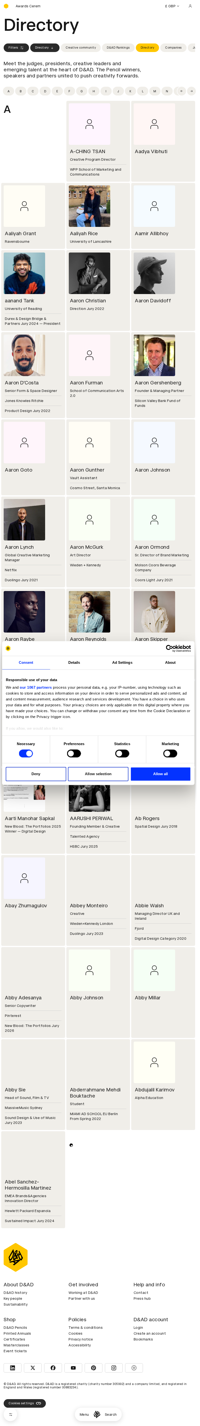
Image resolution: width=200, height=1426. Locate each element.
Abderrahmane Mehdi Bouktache (95, 1093)
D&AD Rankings (118, 47)
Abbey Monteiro (89, 905)
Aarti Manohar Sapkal (30, 818)
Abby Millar (148, 998)
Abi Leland (147, 1182)
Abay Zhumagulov (26, 905)
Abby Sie (15, 1090)
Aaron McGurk (86, 547)
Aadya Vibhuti (151, 151)
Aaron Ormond (152, 547)
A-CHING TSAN (87, 151)
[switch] (74, 754)
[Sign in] (190, 6)
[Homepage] (96, 1414)
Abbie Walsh (149, 905)
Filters (13, 47)
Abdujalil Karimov (155, 1090)
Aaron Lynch (19, 547)
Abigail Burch (85, 1367)
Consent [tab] (26, 662)
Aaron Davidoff (153, 301)
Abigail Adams (22, 1367)
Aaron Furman (86, 383)
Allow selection (98, 774)
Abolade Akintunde (157, 1367)
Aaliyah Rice (84, 233)
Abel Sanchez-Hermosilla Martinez (28, 1185)
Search (111, 1414)
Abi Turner (147, 1280)
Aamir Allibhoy (151, 233)
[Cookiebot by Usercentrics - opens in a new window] (169, 648)
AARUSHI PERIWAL (91, 818)
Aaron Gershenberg (158, 383)
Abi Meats (17, 1280)
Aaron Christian (88, 301)
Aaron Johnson (152, 470)
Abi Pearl (80, 1280)
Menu (84, 1414)
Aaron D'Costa (22, 383)
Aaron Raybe (20, 639)
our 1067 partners (36, 687)
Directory (42, 47)
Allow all (160, 774)
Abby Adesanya (23, 998)
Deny (35, 774)
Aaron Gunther (87, 470)
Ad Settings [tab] (122, 662)
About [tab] (170, 662)
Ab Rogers (147, 818)
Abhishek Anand (89, 1182)
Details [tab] (74, 662)
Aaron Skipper (151, 639)
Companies (173, 47)
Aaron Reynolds (88, 639)
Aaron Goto (18, 470)
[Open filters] (10, 1414)
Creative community (81, 47)
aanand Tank (19, 301)
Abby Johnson (86, 998)
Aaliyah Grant (20, 233)
